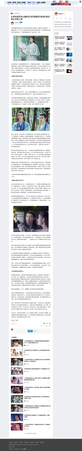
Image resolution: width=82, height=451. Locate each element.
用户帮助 (37, 442)
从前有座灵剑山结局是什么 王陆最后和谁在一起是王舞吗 (37, 416)
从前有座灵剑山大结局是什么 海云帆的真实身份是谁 (37, 351)
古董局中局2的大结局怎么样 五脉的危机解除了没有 (64, 26)
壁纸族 (24, 449)
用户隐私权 (26, 442)
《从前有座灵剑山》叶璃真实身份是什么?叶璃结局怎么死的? (37, 425)
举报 (42, 325)
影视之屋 (27, 363)
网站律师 (42, 442)
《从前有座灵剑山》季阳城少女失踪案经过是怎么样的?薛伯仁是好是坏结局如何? (37, 406)
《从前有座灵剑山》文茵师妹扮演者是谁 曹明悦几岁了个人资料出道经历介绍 (37, 341)
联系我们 (16, 442)
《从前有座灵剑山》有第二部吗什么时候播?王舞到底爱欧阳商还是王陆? (37, 379)
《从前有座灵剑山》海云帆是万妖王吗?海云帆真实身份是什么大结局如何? (37, 360)
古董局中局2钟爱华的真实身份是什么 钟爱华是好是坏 (64, 24)
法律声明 (32, 442)
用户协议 (21, 442)
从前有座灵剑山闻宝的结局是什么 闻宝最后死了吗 (37, 369)
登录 (30, 331)
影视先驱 (27, 354)
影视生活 (17, 22)
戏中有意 (27, 382)
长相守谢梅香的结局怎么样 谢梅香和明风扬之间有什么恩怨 (65, 22)
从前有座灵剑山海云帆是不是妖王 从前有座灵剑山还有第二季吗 (37, 397)
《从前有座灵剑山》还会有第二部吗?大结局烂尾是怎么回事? (37, 388)
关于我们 (11, 442)
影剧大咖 (27, 345)
